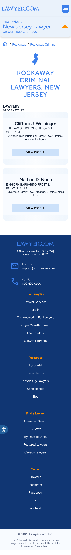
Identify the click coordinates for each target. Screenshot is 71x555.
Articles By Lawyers (35, 381)
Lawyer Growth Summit (35, 325)
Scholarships (35, 389)
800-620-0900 (26, 32)
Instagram (35, 485)
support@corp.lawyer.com (38, 268)
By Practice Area (35, 437)
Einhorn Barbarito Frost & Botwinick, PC (28, 186)
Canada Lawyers (35, 452)
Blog (35, 396)
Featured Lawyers (35, 444)
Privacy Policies (42, 546)
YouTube (35, 508)
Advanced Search (35, 421)
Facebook (35, 492)
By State (35, 429)
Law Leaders (35, 333)
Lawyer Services (35, 302)
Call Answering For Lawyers (35, 317)
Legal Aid (35, 365)
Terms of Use (32, 543)
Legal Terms (35, 373)
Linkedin (35, 477)
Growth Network (35, 341)
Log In (35, 309)
